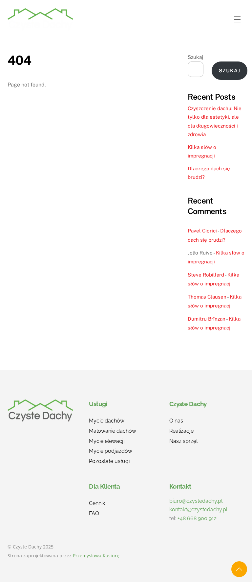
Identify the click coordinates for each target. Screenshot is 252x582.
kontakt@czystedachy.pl (198, 509)
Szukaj (195, 57)
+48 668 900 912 (197, 518)
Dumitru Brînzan (206, 319)
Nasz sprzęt (183, 441)
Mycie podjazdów (110, 451)
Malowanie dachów (112, 431)
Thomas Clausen (207, 297)
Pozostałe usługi (109, 461)
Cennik (97, 503)
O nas (176, 421)
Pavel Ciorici (202, 230)
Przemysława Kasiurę (96, 555)
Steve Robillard (206, 275)
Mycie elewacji (106, 441)
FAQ (94, 513)
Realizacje (181, 431)
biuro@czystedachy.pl (195, 501)
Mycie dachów (106, 421)
